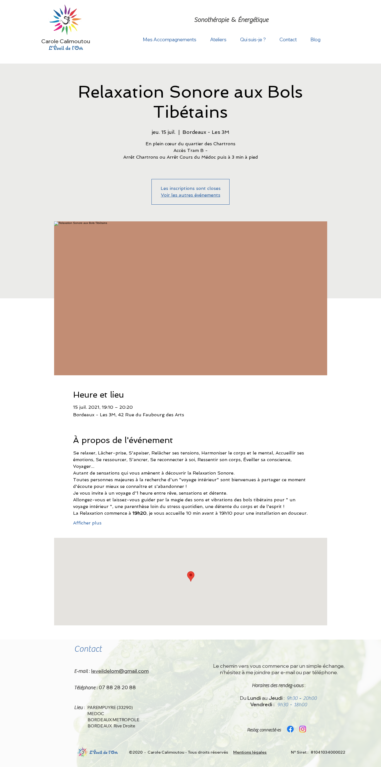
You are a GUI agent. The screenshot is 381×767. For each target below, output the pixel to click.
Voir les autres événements (190, 195)
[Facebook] (290, 729)
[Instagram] (302, 729)
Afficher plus (87, 523)
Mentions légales (250, 752)
